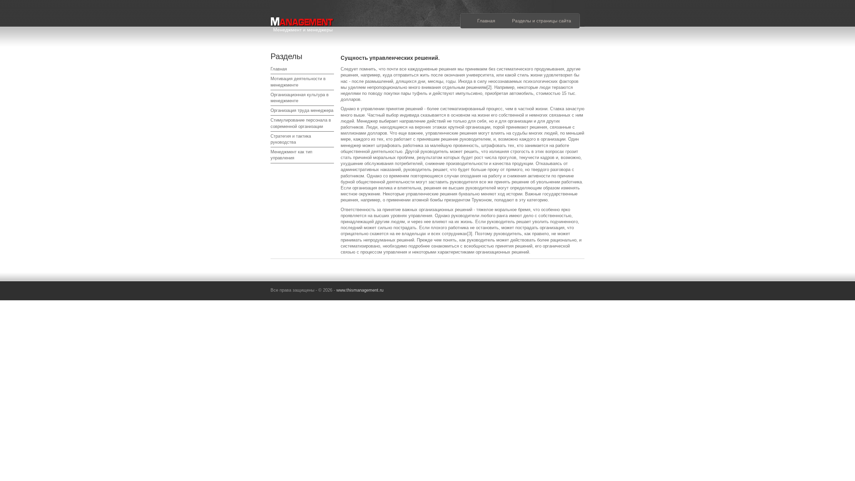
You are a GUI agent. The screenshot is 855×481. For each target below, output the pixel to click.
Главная (486, 20)
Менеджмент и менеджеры (303, 28)
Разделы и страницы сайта (541, 20)
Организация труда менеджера (302, 110)
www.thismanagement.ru (359, 290)
